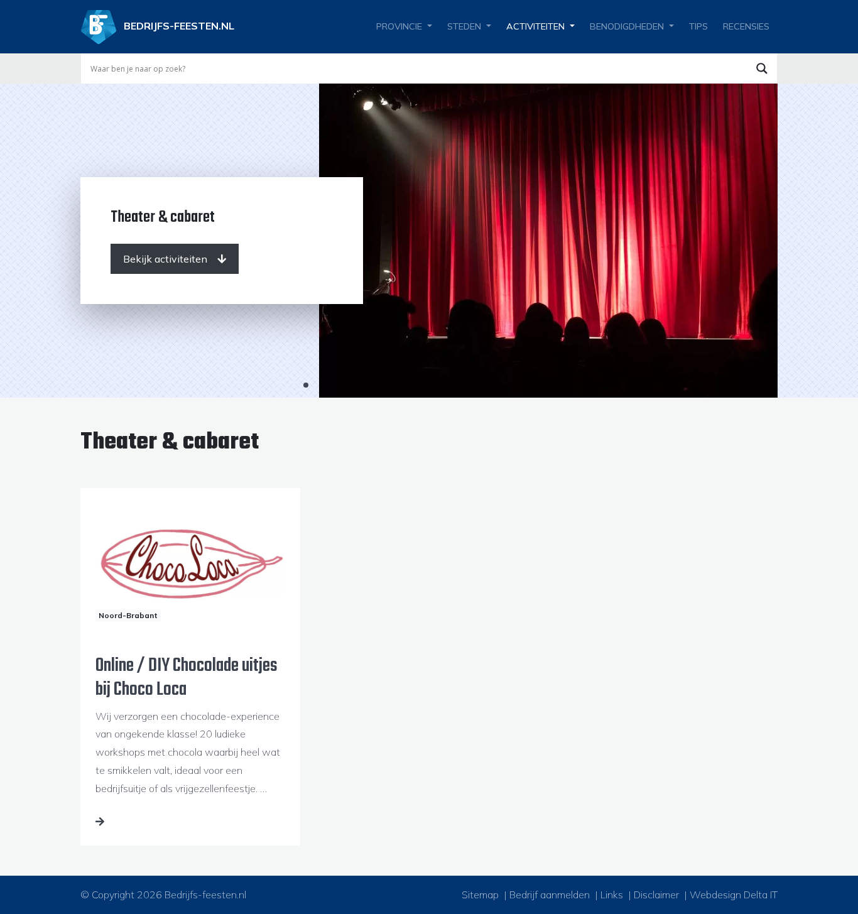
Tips (698, 26)
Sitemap (480, 894)
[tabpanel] (429, 241)
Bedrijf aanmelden (549, 894)
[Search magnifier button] (762, 68)
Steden (464, 26)
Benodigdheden (627, 26)
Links (611, 894)
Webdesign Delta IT (734, 894)
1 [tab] (305, 385)
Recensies (746, 26)
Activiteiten (535, 26)
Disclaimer (656, 894)
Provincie (399, 26)
